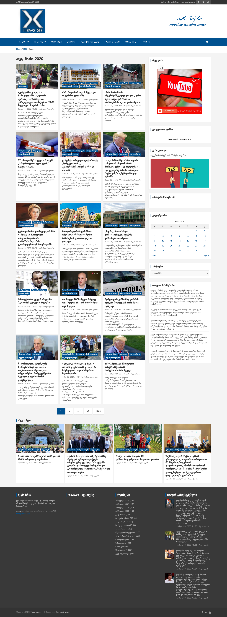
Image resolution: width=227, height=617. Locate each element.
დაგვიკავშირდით (188, 2)
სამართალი (56, 42)
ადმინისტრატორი (46, 109)
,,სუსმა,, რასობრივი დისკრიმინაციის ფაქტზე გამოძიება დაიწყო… (118, 235)
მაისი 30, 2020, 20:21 (27, 248)
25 (155, 251)
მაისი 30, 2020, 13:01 (71, 377)
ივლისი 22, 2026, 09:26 (176, 479)
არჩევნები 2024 (122, 507)
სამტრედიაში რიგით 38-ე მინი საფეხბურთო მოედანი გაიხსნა (137, 458)
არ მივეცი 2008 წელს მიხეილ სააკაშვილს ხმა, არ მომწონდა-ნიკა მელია (80, 303)
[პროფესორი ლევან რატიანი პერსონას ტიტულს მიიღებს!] (37, 283)
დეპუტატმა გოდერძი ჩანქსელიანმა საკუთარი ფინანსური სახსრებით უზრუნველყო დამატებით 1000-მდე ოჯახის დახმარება (36, 99)
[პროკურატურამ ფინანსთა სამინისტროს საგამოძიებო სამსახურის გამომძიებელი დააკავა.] (80, 215)
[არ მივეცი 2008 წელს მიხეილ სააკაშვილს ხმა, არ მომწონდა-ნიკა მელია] (80, 283)
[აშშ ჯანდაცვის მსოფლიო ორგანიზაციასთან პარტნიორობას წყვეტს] (124, 347)
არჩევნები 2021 (122, 504)
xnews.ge (36, 612)
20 (171, 246)
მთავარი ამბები (68, 83)
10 (204, 236)
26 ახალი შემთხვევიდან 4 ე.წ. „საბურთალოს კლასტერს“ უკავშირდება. (35, 163)
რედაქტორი (45, 463)
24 (88, 411)
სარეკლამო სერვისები (170, 2)
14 (180, 241)
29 (188, 251)
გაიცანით (71, 42)
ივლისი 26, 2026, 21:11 (77, 476)
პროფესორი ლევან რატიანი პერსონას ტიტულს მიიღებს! (35, 301)
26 (163, 251)
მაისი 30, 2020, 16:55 (27, 306)
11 (155, 241)
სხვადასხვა (23, 86)
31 (204, 251)
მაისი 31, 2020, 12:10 (71, 99)
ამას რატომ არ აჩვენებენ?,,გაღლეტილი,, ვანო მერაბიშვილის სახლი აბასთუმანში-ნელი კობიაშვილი (123, 97)
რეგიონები (24, 420)
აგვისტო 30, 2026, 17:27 (186, 569)
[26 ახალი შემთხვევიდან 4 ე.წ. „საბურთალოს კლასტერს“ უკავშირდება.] (37, 144)
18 (155, 246)
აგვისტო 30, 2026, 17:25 (186, 598)
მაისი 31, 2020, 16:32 (27, 109)
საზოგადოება (131, 42)
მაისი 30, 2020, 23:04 (71, 174)
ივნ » (206, 255)
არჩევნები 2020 (122, 500)
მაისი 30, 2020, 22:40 (114, 180)
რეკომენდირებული (87, 86)
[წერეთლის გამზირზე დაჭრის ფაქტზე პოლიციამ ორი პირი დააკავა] (124, 283)
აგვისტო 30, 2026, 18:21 (186, 545)
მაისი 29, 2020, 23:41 (114, 374)
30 (196, 251)
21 (180, 246)
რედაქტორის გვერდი (91, 42)
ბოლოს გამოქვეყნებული (182, 495)
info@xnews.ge (23, 514)
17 (204, 241)
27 (171, 251)
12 (163, 241)
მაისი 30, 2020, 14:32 (114, 310)
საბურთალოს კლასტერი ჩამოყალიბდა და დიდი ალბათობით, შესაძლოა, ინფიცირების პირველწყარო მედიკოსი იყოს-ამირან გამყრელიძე (34, 372)
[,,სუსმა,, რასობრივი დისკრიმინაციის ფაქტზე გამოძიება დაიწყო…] (124, 215)
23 (196, 246)
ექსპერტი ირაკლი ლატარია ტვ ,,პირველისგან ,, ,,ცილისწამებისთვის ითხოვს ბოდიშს (80, 165)
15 (188, 241)
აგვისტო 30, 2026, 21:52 (186, 526)
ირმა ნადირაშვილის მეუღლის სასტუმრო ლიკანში (79, 94)
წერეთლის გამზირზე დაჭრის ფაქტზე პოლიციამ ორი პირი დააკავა (122, 303)
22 (188, 246)
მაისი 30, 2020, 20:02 (71, 245)
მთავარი (23, 42)
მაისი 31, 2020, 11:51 (114, 106)
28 (180, 251)
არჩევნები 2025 (122, 511)
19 (163, 246)
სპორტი (146, 42)
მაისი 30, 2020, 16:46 (71, 310)
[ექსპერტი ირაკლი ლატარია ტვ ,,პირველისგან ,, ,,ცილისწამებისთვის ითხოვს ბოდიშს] (80, 144)
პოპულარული (91, 83)
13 (171, 241)
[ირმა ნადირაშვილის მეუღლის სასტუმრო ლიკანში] (80, 76)
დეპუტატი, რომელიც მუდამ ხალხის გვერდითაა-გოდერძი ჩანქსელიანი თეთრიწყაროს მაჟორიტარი (79, 368)
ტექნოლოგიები (113, 42)
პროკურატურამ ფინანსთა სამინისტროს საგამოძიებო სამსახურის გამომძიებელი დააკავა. (77, 236)
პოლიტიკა (39, 42)
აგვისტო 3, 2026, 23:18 (28, 463)
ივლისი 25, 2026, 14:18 (126, 463)
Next (98, 411)
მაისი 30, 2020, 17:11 (114, 242)
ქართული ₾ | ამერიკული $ (179, 139)
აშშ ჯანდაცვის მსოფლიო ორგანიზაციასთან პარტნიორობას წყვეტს (119, 367)
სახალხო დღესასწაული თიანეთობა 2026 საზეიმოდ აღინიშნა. (39, 458)
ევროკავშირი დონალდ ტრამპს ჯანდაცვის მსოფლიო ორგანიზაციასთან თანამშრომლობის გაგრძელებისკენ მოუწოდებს (36, 238)
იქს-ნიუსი (65, 612)
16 (196, 241)
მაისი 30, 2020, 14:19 (27, 384)
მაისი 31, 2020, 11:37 (27, 170)
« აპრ (153, 255)
